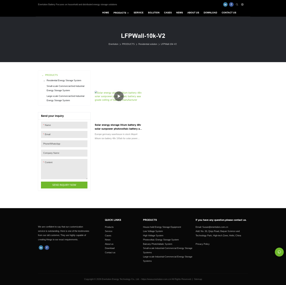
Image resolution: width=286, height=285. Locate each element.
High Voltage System (153, 235)
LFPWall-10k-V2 (169, 44)
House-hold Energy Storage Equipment (162, 227)
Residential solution (147, 44)
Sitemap (197, 279)
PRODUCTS (128, 44)
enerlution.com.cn (215, 227)
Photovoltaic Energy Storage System (161, 239)
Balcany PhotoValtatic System (157, 244)
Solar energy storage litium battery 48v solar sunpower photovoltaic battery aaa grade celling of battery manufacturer (118, 127)
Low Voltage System (153, 231)
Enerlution (113, 44)
